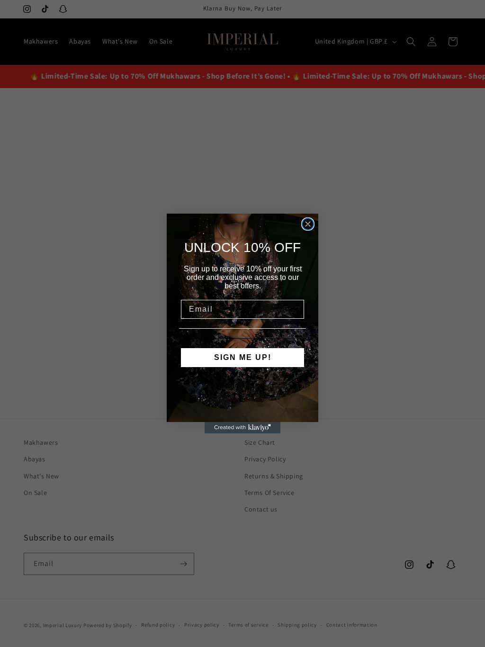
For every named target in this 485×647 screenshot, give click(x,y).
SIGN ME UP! (242, 357)
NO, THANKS (242, 386)
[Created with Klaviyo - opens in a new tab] (242, 427)
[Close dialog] (308, 224)
